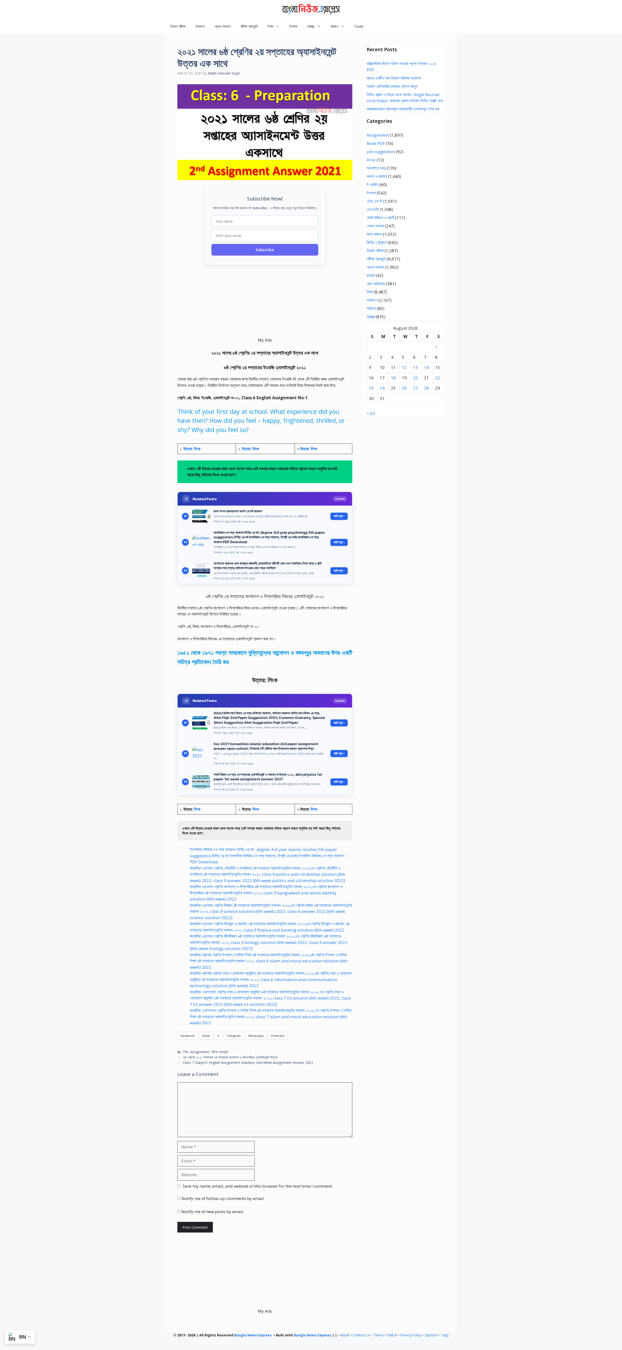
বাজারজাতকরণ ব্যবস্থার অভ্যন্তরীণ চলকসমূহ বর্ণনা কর (403, 109)
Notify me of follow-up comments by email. (223, 1198)
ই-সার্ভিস (373, 184)
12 (404, 367)
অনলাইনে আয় (376, 168)
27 (415, 388)
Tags (445, 1335)
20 (415, 378)
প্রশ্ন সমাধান (223, 26)
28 (426, 388)
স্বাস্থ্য (371, 316)
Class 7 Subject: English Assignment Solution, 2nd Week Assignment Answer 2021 (248, 1062)
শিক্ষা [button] (270, 26)
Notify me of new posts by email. (212, 1211)
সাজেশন (200, 26)
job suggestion (381, 151)
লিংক (197, 809)
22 (437, 378)
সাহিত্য (371, 308)
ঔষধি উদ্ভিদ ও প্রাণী (380, 217)
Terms (378, 1335)
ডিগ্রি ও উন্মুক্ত (377, 242)
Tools (358, 26)
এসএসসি (373, 209)
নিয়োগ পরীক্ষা (178, 26)
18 (393, 378)
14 (426, 367)
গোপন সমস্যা (375, 226)
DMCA (392, 1335)
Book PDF (376, 143)
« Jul (371, 413)
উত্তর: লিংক (191, 448)
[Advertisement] (264, 303)
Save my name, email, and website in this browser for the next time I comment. (258, 1186)
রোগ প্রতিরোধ (376, 283)
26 (404, 388)
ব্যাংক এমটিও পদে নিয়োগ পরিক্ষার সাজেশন (394, 78)
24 (382, 388)
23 (371, 388)
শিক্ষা (185, 1052)
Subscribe (265, 249)
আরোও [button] (334, 26)
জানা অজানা (374, 234)
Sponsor (431, 1335)
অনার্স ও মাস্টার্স (377, 176)
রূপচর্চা (371, 275)
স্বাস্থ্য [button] (310, 26)
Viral (371, 160)
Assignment (199, 1052)
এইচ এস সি (374, 201)
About (345, 1335)
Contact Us (361, 1335)
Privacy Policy (411, 1335)
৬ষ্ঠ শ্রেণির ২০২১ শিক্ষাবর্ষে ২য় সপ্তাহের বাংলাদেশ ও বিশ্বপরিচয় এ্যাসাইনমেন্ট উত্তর (230, 1057)
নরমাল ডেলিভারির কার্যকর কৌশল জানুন (392, 86)
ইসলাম (293, 26)
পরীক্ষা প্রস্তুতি (249, 26)
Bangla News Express (253, 1335)
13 (415, 367)
